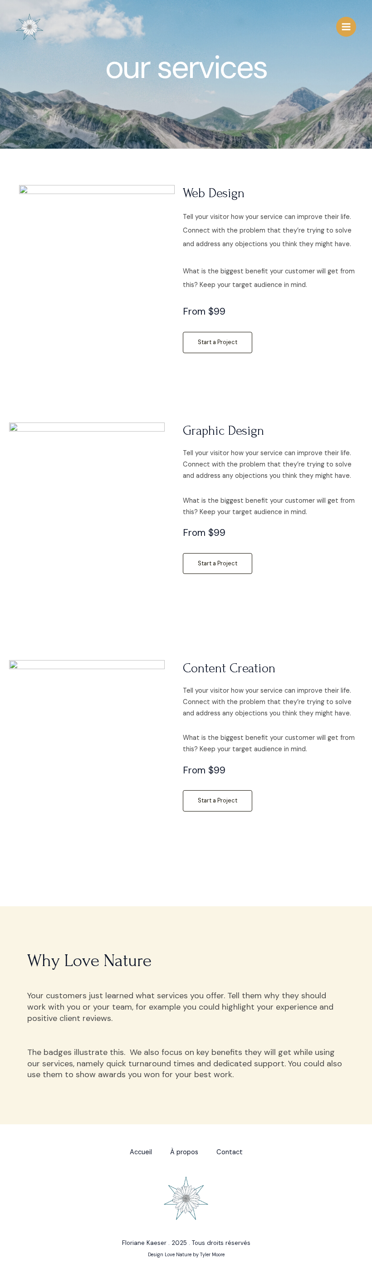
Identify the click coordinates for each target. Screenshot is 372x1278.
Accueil (141, 1152)
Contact (229, 1152)
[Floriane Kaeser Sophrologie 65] (29, 27)
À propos (184, 1152)
